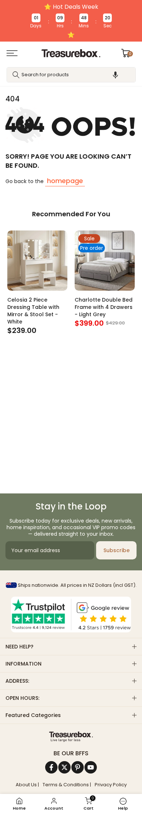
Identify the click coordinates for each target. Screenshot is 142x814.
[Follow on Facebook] (51, 767)
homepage (65, 180)
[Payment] (71, 736)
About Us (26, 785)
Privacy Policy (111, 785)
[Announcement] (71, 21)
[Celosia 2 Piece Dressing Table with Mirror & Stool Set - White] (37, 260)
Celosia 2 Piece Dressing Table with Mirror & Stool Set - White (33, 310)
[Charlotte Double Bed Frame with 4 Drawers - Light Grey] (105, 260)
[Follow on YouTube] (90, 767)
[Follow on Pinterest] (77, 767)
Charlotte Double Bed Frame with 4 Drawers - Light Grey (104, 307)
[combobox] (71, 74)
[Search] (16, 74)
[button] (115, 74)
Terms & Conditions (66, 785)
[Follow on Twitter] (64, 767)
